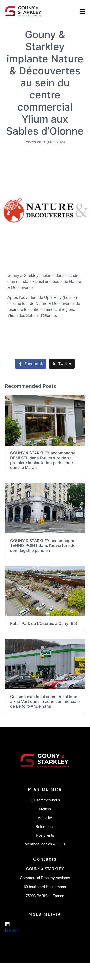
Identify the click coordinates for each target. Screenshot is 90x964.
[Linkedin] (7, 924)
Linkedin (11, 930)
